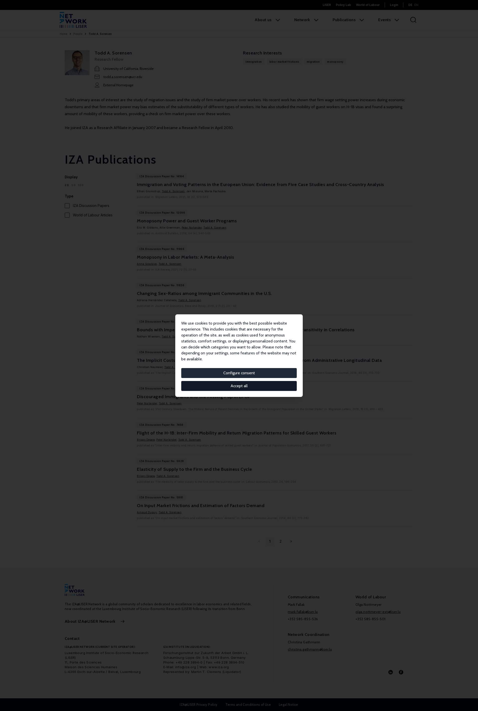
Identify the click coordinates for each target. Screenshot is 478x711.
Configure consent (239, 373)
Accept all (239, 385)
